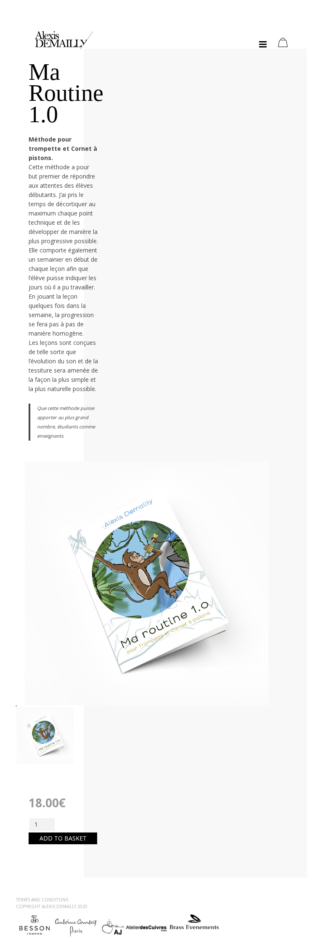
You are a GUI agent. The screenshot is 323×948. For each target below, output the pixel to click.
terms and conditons (42, 900)
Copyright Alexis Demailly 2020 (51, 906)
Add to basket (63, 838)
